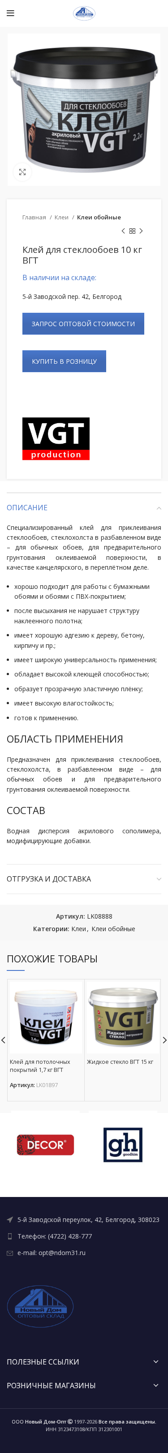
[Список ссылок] (84, 1220)
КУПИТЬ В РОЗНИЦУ (64, 361)
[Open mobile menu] (10, 13)
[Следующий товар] (141, 231)
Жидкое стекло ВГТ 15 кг (120, 1062)
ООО (39, 1421)
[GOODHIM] (123, 1145)
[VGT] (56, 438)
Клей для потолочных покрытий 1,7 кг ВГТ (40, 1066)
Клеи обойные (99, 217)
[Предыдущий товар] (123, 231)
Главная (34, 217)
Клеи (62, 217)
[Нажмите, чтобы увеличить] (22, 172)
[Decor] (45, 1145)
